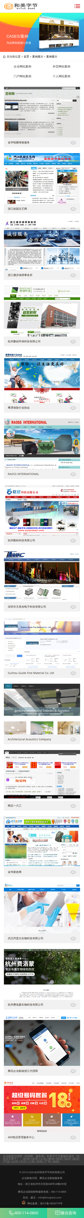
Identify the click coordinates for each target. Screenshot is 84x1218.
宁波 (6, 1161)
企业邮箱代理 (29, 1178)
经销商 (29, 1156)
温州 (67, 1159)
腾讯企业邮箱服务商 (50, 1178)
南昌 (56, 1161)
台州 (15, 1161)
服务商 (40, 1156)
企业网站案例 (22, 66)
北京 (23, 1161)
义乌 (43, 1159)
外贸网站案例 (61, 66)
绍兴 (59, 1159)
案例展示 (37, 56)
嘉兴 (76, 1159)
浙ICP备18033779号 (51, 1203)
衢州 (51, 1159)
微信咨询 (68, 1212)
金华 (35, 1159)
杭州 (26, 1159)
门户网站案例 (22, 76)
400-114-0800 (26, 1212)
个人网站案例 (61, 76)
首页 (26, 56)
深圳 (39, 1161)
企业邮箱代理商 (12, 1156)
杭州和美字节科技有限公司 (49, 1172)
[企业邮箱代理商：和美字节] (20, 9)
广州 (47, 1161)
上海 (31, 1161)
